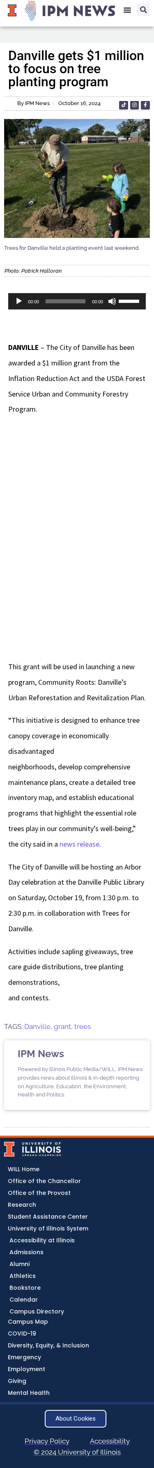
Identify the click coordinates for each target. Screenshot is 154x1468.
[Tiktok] (123, 105)
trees (82, 1026)
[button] (143, 10)
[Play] (19, 301)
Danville (37, 1026)
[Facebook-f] (145, 105)
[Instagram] (134, 105)
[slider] (130, 300)
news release (79, 844)
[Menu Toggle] (127, 10)
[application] (77, 301)
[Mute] (112, 301)
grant (62, 1026)
